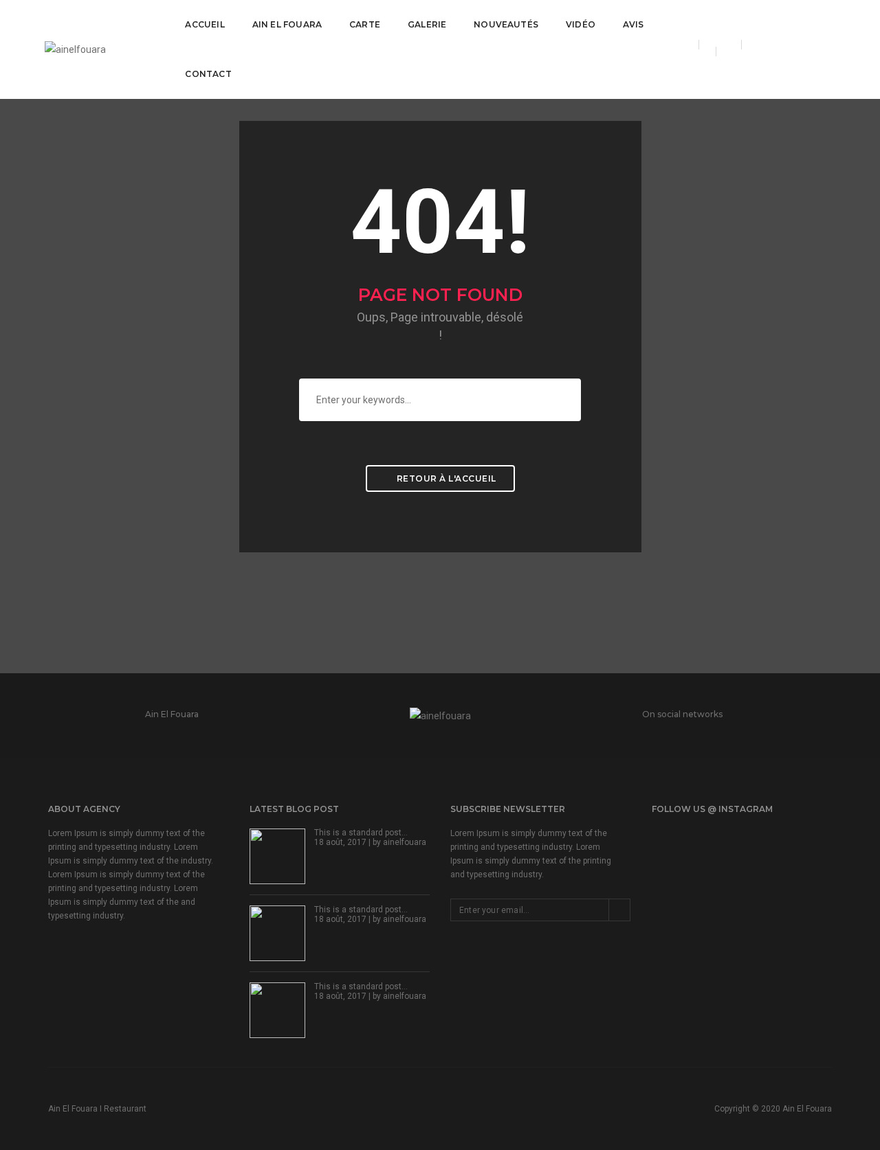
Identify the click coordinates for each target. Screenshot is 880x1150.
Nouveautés (506, 24)
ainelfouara (404, 842)
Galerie (427, 24)
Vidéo (580, 24)
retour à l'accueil (445, 478)
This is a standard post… (361, 832)
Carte (364, 24)
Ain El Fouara (287, 24)
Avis (633, 24)
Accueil (204, 24)
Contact (208, 74)
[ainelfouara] (75, 48)
